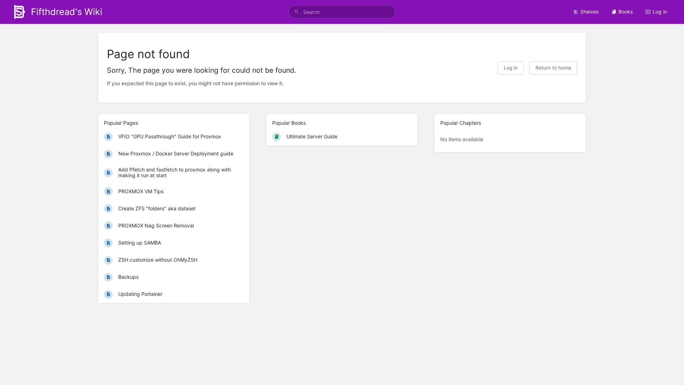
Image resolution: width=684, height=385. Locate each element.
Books (625, 12)
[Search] (296, 12)
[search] (342, 12)
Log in (660, 12)
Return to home (553, 68)
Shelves (589, 12)
